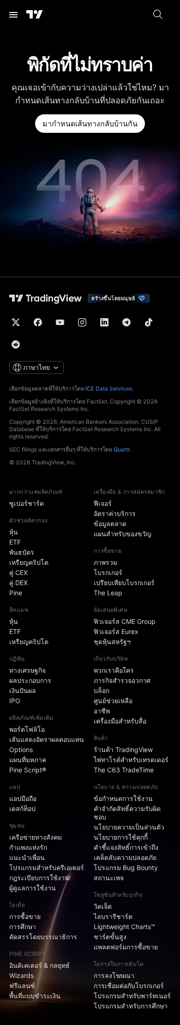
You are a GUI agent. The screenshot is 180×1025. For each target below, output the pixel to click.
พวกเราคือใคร (114, 670)
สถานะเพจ (109, 878)
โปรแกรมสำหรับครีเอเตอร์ (46, 867)
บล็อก (101, 690)
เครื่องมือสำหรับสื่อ (120, 721)
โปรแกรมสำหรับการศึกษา (131, 1006)
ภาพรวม (105, 562)
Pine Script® (27, 770)
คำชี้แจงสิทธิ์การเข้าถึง (126, 847)
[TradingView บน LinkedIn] (104, 322)
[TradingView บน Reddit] (15, 344)
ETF (15, 542)
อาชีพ (102, 711)
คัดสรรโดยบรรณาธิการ (43, 937)
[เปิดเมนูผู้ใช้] (13, 15)
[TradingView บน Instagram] (82, 322)
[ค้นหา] (158, 15)
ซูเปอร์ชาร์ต (26, 503)
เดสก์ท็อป (22, 808)
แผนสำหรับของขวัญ (122, 534)
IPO (14, 701)
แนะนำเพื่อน (27, 857)
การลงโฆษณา (114, 975)
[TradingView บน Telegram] (126, 322)
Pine (15, 593)
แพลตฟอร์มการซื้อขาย (126, 947)
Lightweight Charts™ (124, 926)
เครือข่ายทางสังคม (35, 837)
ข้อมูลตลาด (110, 523)
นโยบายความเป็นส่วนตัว (129, 827)
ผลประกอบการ (30, 680)
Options (21, 749)
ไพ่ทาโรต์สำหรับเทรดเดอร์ (131, 760)
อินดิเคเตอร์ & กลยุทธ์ (39, 965)
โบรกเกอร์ (108, 572)
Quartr (122, 449)
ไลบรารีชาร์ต (113, 916)
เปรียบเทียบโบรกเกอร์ (124, 583)
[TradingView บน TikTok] (148, 322)
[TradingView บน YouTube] (60, 322)
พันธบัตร (21, 552)
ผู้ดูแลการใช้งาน (32, 888)
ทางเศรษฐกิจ (27, 670)
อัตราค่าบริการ (115, 513)
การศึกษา (22, 926)
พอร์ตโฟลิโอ (27, 729)
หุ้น (13, 532)
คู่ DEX (18, 583)
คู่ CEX (18, 572)
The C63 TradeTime (124, 770)
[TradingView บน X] (15, 322)
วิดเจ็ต (103, 906)
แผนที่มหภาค (27, 760)
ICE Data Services (108, 388)
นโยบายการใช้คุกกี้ (121, 837)
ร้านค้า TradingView (123, 749)
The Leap (108, 593)
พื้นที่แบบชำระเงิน (34, 996)
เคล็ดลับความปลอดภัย (125, 857)
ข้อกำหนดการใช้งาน (123, 798)
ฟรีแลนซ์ (22, 985)
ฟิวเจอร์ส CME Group (125, 621)
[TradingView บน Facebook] (37, 322)
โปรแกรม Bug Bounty (126, 867)
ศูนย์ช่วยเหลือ (113, 701)
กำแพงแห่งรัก (28, 847)
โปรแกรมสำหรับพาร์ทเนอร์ (132, 996)
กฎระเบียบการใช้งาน (39, 878)
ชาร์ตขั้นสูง (110, 937)
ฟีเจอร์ (103, 503)
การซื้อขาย (25, 916)
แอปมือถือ (22, 798)
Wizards (21, 975)
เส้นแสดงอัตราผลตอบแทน (46, 739)
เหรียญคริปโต (28, 562)
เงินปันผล (22, 690)
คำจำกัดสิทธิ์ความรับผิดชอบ (127, 813)
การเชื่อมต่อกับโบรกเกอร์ (129, 985)
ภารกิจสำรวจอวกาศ (122, 680)
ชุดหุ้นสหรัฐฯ (112, 642)
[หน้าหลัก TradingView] (34, 14)
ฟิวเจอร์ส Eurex (116, 631)
